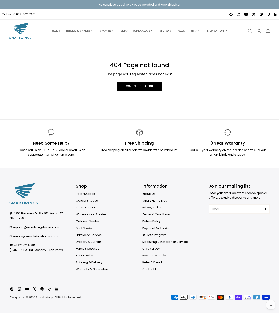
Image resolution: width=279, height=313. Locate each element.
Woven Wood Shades (91, 214)
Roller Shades (85, 194)
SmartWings (44, 297)
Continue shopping (139, 86)
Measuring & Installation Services (165, 242)
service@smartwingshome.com (35, 236)
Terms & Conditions (156, 214)
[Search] (250, 31)
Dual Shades (84, 228)
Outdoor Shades (87, 221)
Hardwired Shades (89, 235)
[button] (268, 31)
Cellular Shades (87, 201)
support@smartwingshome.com (51, 154)
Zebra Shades (86, 207)
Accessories (84, 255)
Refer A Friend (152, 262)
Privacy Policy (151, 207)
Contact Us (150, 269)
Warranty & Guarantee (92, 269)
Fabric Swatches (87, 249)
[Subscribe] (265, 209)
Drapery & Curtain (88, 242)
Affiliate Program (154, 235)
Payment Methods (155, 228)
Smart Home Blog (154, 201)
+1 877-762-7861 (24, 14)
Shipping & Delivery (89, 262)
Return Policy (151, 221)
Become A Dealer (154, 255)
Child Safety (151, 249)
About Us (148, 194)
